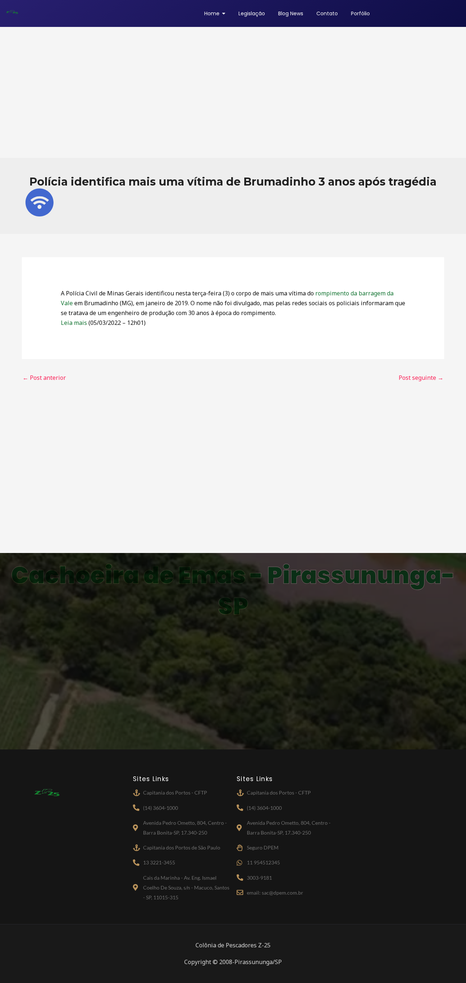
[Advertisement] (233, 92)
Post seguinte (421, 378)
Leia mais (74, 323)
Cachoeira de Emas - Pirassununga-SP (233, 591)
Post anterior (44, 378)
